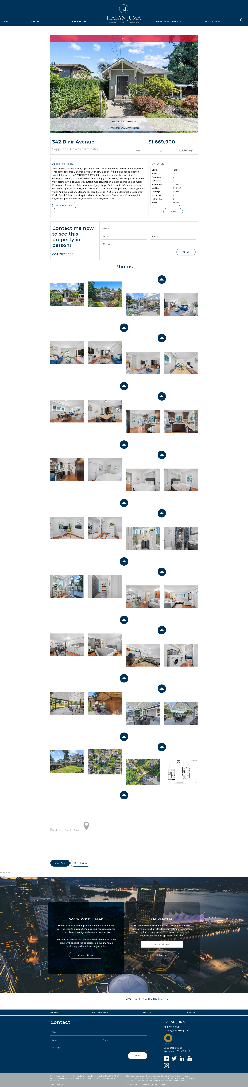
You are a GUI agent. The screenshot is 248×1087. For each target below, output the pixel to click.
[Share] (4, 872)
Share (173, 211)
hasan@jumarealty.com (176, 1030)
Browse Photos (64, 205)
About (35, 21)
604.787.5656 (212, 21)
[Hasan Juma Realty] (124, 13)
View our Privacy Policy (58, 1084)
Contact (192, 1012)
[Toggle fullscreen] (6, 872)
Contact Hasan (86, 955)
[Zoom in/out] (9, 872)
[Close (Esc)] (1, 872)
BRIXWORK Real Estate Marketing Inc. (140, 1084)
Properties (79, 21)
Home (54, 1012)
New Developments (168, 21)
